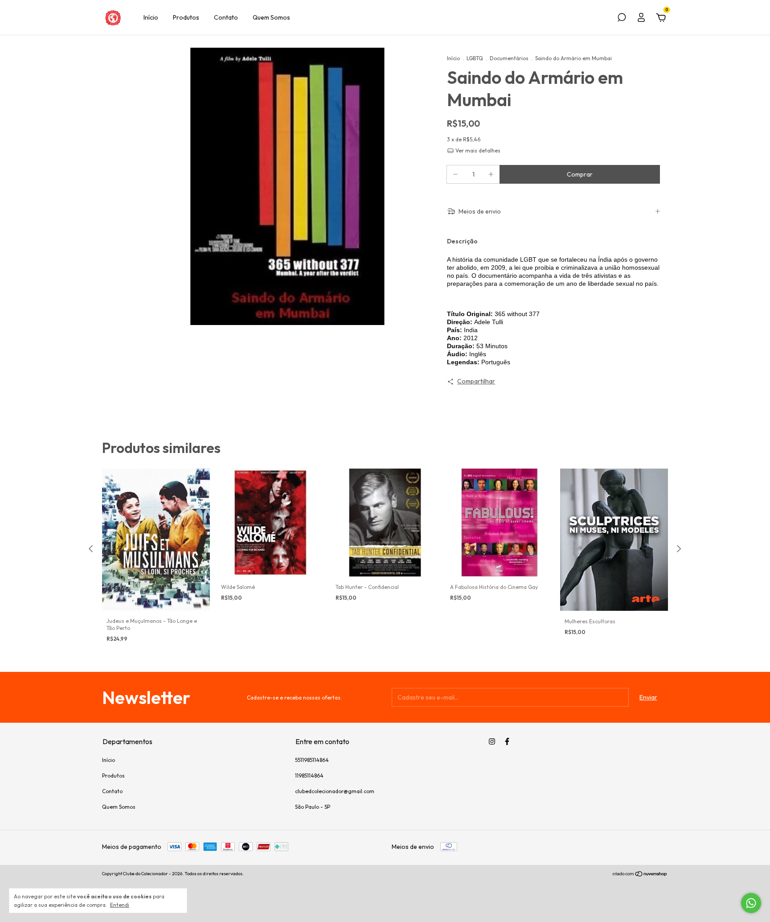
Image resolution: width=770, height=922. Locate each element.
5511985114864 (312, 760)
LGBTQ (475, 58)
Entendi (119, 904)
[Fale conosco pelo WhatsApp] (751, 903)
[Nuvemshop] (640, 875)
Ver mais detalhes (477, 150)
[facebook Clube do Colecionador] (507, 741)
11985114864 (309, 775)
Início (150, 17)
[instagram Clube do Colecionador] (492, 741)
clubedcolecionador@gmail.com (334, 791)
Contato (226, 17)
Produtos (186, 17)
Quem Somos (271, 17)
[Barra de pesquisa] (621, 18)
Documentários (509, 58)
